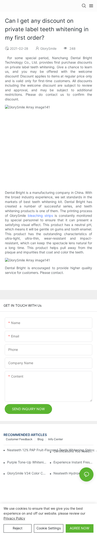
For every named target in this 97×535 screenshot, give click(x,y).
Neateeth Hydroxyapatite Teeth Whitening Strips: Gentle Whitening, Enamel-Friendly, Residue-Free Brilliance (73, 473)
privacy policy (14, 518)
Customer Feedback (19, 439)
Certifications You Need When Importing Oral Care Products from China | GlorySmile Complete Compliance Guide (73, 451)
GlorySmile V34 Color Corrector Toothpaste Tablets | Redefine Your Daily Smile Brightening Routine (27, 473)
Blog (40, 439)
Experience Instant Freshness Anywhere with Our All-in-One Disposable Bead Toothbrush (73, 462)
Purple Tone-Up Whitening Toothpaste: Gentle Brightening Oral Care (27, 462)
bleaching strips (40, 216)
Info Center (55, 439)
